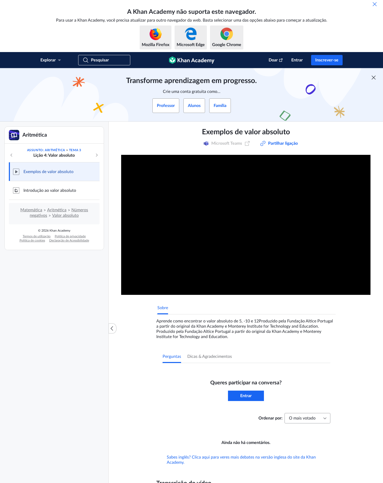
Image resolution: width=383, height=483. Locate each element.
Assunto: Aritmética (46, 150)
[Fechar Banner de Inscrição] (373, 77)
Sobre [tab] (162, 308)
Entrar (297, 60)
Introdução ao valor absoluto (49, 190)
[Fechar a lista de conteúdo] (112, 328)
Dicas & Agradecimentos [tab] (209, 356)
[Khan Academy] (191, 60)
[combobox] (307, 418)
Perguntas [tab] (172, 356)
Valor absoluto (65, 215)
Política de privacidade (70, 236)
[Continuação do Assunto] (97, 155)
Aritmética (56, 210)
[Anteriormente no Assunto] (11, 155)
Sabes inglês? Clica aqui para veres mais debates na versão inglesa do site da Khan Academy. (241, 467)
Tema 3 (75, 150)
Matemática (31, 210)
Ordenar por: (270, 418)
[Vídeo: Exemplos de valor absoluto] (245, 225)
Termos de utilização (37, 236)
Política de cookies (32, 240)
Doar (273, 60)
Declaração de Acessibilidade (69, 240)
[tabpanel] (246, 326)
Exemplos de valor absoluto (48, 172)
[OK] (374, 4)
